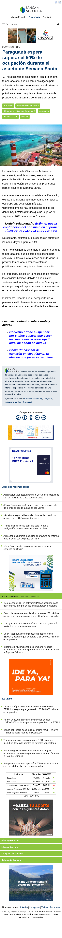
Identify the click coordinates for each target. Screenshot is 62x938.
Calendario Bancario (11, 860)
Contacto (47, 17)
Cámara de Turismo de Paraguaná (19, 111)
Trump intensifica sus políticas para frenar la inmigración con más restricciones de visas (25, 527)
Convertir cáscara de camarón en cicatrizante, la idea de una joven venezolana (31, 353)
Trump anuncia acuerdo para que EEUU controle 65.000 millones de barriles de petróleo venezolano (29, 741)
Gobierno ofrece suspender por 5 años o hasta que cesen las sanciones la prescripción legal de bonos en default (30, 337)
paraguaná (44, 111)
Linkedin (23, 907)
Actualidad (8, 105)
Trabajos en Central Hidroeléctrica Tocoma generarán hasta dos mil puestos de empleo (30, 625)
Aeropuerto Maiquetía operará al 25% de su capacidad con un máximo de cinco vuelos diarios (31, 496)
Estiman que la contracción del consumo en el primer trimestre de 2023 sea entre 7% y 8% (31, 227)
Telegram (48, 398)
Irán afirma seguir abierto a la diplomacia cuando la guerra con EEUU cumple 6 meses (29, 516)
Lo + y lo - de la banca (12, 853)
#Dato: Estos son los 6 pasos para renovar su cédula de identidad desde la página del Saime (30, 506)
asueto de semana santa (28, 105)
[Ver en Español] (60, 2)
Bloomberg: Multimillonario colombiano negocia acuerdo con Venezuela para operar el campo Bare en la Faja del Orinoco (31, 650)
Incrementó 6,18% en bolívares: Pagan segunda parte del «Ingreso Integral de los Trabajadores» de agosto (30, 604)
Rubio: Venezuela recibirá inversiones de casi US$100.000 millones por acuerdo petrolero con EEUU (31, 721)
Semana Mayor (10, 116)
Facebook (27, 402)
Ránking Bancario (10, 840)
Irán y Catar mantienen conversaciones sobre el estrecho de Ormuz (27, 547)
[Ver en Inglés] (56, 2)
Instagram (9, 402)
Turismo (24, 116)
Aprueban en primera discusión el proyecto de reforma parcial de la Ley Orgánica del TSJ (31, 537)
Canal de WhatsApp (33, 398)
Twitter (18, 402)
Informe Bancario (9, 847)
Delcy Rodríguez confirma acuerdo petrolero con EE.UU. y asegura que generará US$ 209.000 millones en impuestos (31, 636)
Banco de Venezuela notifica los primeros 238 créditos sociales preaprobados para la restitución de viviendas (31, 614)
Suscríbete (34, 17)
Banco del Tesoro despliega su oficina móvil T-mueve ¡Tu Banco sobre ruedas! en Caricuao (30, 731)
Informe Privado (18, 17)
